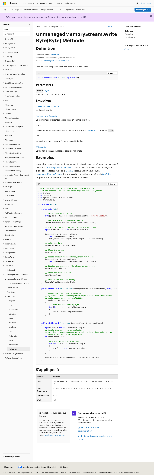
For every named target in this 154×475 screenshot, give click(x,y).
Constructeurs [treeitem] (12, 288)
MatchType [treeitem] (9, 195)
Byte (47, 90)
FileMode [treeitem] (8, 122)
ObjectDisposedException (47, 106)
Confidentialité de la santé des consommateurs (118, 473)
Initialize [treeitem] (12, 314)
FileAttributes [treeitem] (10, 109)
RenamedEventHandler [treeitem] (14, 226)
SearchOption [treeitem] (10, 230)
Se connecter (146, 3)
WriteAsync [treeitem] (13, 345)
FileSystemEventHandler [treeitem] (14, 157)
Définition (129, 31)
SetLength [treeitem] (13, 336)
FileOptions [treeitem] (9, 131)
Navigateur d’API (57, 26)
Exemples (129, 34)
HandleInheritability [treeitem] (13, 170)
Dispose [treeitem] (12, 301)
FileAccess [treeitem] (9, 105)
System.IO (55, 54)
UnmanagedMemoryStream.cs (55, 60)
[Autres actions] (116, 26)
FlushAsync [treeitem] (13, 309)
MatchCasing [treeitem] (10, 191)
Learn (38, 26)
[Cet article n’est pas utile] (128, 49)
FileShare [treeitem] (8, 135)
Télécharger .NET (143, 10)
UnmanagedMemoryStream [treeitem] (18, 283)
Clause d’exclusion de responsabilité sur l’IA (20, 473)
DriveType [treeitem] (9, 78)
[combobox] (16, 29)
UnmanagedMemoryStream (58, 167)
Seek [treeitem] (10, 331)
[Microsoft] (4, 3)
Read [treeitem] (11, 318)
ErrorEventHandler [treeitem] (12, 96)
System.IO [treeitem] (9, 39)
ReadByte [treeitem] (12, 327)
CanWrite (91, 130)
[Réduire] (30, 24)
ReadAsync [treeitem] (13, 323)
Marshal (69, 170)
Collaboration (74, 473)
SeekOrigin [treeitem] (9, 235)
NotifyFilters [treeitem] (10, 204)
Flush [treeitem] (11, 305)
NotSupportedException (47, 116)
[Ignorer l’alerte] (151, 16)
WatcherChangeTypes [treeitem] (13, 358)
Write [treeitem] (11, 340)
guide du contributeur (54, 435)
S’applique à (130, 37)
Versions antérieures (49, 473)
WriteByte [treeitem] (13, 349)
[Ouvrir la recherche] (137, 3)
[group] (77, 275)
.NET (46, 26)
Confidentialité (88, 473)
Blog (62, 473)
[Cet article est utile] (125, 49)
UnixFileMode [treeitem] (10, 270)
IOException (41, 147)
